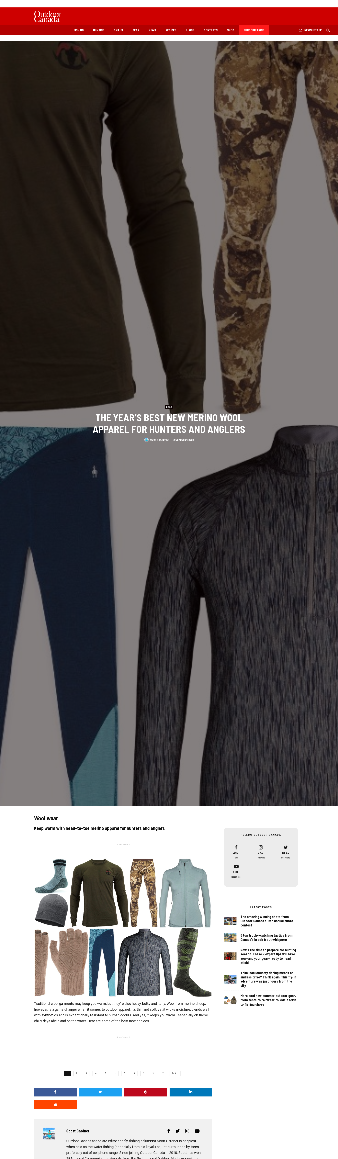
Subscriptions (254, 30)
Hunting (98, 30)
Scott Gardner (159, 439)
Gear (135, 30)
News (152, 30)
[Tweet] (100, 1092)
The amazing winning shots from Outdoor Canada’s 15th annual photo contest (266, 921)
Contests (211, 30)
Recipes (170, 30)
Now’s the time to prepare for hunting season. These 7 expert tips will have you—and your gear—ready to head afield (268, 956)
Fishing (79, 30)
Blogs (190, 30)
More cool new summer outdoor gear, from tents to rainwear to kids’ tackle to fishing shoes (268, 1000)
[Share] (55, 1092)
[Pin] (145, 1092)
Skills (118, 30)
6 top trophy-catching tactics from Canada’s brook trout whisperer (266, 937)
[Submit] (55, 1104)
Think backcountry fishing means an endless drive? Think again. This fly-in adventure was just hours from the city (268, 979)
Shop (230, 30)
